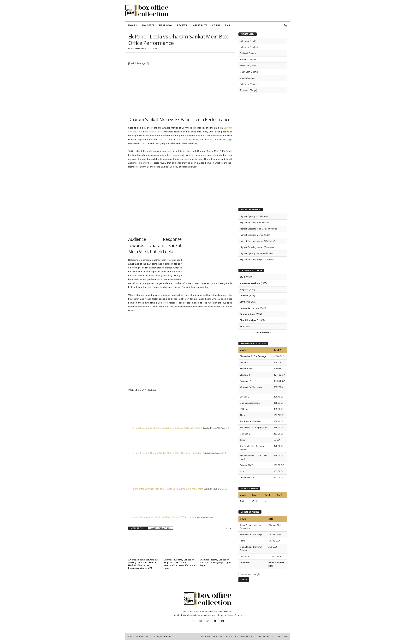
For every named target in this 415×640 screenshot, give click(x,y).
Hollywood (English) (249, 47)
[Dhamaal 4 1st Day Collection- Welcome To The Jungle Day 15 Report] (216, 545)
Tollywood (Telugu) (248, 90)
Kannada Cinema (248, 59)
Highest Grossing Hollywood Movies (257, 259)
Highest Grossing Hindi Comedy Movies (258, 229)
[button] (285, 25)
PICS (227, 25)
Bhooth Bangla (247, 368)
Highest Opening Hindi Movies (254, 216)
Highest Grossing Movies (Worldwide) (257, 241)
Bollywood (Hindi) (248, 41)
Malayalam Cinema (249, 72)
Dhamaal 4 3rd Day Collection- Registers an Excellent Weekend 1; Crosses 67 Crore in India (180, 563)
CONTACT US (231, 636)
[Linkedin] (208, 621)
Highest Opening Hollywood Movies (256, 253)
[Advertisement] (231, 10)
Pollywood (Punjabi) (249, 84)
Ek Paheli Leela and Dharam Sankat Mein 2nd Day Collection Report (167, 428)
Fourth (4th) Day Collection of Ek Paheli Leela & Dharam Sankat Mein (167, 488)
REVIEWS (182, 25)
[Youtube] (222, 621)
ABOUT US (205, 636)
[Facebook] (193, 621)
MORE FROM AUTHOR (160, 528)
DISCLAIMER (282, 636)
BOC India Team (138, 48)
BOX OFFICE (148, 25)
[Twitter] (215, 621)
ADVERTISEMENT (248, 636)
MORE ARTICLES (138, 528)
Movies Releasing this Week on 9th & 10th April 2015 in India (163, 517)
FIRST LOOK (165, 25)
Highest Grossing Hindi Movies (254, 222)
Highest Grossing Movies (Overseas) (257, 247)
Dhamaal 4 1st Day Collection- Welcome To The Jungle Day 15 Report (215, 562)
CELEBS (216, 25)
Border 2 (244, 362)
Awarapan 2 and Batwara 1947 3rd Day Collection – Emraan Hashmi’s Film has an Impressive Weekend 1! (143, 563)
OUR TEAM (218, 636)
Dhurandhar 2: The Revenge (253, 356)
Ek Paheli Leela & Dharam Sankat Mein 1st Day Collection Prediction (167, 453)
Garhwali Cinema (248, 53)
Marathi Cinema (247, 78)
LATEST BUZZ (199, 25)
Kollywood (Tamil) (248, 65)
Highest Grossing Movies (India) (255, 235)
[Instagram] (200, 621)
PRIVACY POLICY (266, 636)
